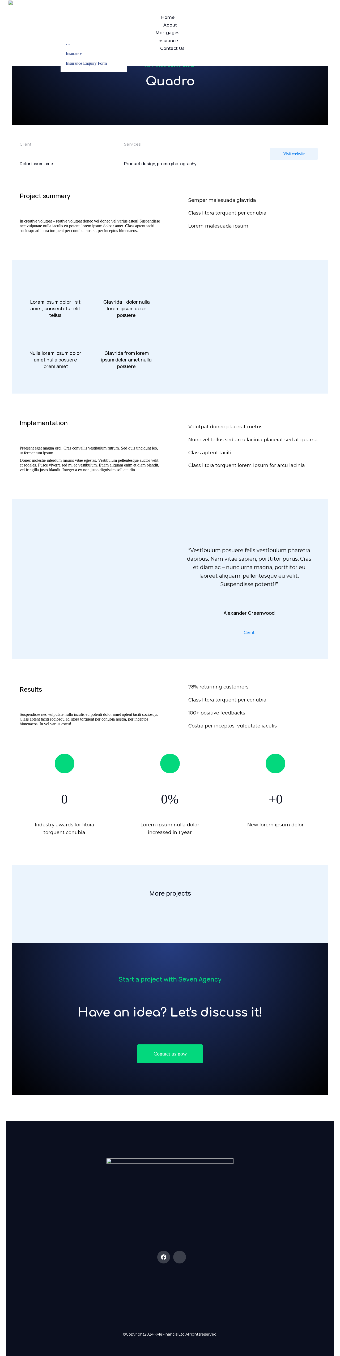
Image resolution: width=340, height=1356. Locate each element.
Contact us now (170, 1054)
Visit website (294, 153)
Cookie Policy (148, 1291)
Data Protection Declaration (159, 1291)
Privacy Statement (180, 1291)
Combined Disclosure (191, 1291)
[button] (16, 862)
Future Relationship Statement (170, 1291)
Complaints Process (202, 1291)
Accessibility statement (138, 1291)
